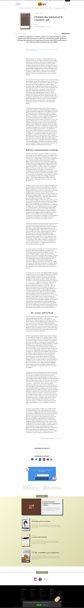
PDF (62, 33)
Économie (29, 8)
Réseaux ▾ (62, 0)
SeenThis (61, 596)
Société (24, 8)
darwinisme (24, 33)
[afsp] (40, 579)
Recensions (58, 8)
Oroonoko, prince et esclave (41, 521)
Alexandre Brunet (35, 539)
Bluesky (52, 593)
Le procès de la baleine (39, 537)
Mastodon (53, 594)
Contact (40, 593)
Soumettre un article (31, 0)
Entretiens (63, 8)
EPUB (65, 33)
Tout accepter (39, 604)
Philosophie (42, 8)
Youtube (61, 593)
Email (35, 475)
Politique (21, 8)
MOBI (68, 33)
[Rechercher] (69, 4)
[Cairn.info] (47, 579)
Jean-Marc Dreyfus (36, 555)
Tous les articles (52, 0)
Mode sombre (57, 0)
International (36, 8)
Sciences (50, 8)
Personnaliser (45, 604)
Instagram (53, 598)
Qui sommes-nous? (45, 0)
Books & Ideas (68, 0)
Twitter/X (52, 599)
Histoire (46, 8)
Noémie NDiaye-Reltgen (37, 524)
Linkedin (61, 594)
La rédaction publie (38, 0)
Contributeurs (41, 596)
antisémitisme (17, 33)
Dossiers (32, 596)
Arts (32, 8)
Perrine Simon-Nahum (40, 26)
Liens (40, 598)
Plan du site (41, 599)
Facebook (61, 591)
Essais (54, 8)
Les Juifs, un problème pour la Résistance (45, 553)
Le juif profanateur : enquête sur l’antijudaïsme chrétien (51, 503)
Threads (52, 596)
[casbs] (35, 579)
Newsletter (53, 591)
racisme (21, 33)
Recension (36, 13)
